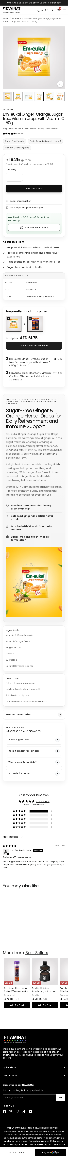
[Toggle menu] (64, 10)
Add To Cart (16, 938)
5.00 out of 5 (42, 801)
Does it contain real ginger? (23, 750)
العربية (40, 10)
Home (6, 18)
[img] (10, 846)
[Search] (46, 10)
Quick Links (34, 1067)
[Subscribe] (60, 1097)
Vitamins (16, 18)
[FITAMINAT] (11, 10)
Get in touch (34, 1075)
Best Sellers (36, 953)
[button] (9, 133)
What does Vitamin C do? (22, 762)
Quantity (11, 169)
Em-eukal (8, 109)
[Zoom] (60, 84)
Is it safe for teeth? (19, 773)
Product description (18, 714)
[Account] (52, 10)
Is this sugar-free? (18, 739)
